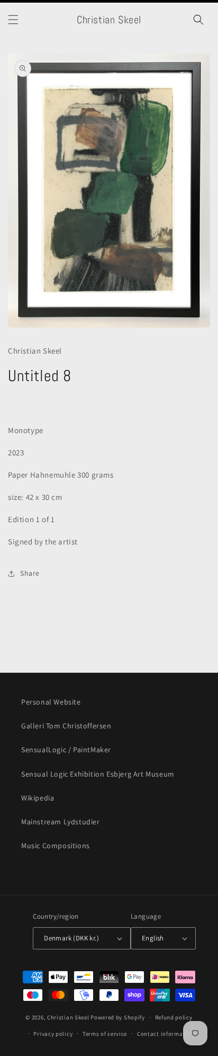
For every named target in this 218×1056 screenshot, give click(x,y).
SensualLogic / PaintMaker (66, 749)
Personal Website (51, 702)
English (153, 938)
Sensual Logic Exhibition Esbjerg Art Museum (98, 774)
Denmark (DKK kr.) (71, 938)
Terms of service (105, 1033)
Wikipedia (37, 798)
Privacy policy (52, 1033)
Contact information (165, 1033)
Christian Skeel (68, 1017)
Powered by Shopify (117, 1017)
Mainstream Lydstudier (60, 821)
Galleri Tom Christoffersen (66, 726)
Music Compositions (55, 845)
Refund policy (174, 1017)
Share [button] (30, 573)
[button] (13, 19)
